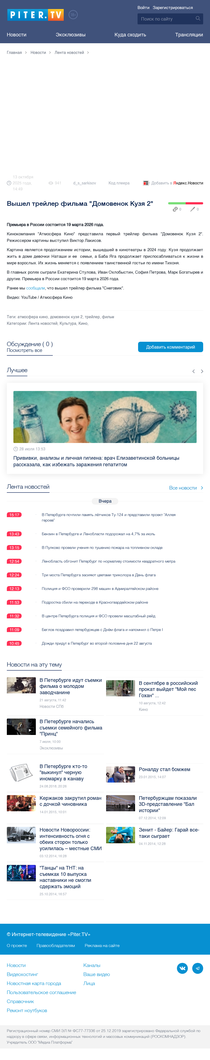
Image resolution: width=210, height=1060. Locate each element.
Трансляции (189, 35)
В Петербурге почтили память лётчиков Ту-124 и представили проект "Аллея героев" (109, 514)
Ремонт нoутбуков (27, 1010)
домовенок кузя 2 (66, 317)
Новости (17, 35)
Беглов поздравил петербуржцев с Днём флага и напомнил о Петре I (102, 626)
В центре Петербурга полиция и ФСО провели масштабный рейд (98, 612)
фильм (108, 317)
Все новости (183, 485)
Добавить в (177, 183)
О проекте (17, 945)
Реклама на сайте (102, 945)
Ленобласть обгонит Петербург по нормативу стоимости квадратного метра (108, 558)
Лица (89, 983)
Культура (68, 323)
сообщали (35, 288)
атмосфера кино (33, 317)
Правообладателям (56, 945)
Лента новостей (42, 323)
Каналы (91, 965)
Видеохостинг (22, 974)
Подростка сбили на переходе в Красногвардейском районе (95, 599)
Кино (83, 323)
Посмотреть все (24, 350)
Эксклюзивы (71, 35)
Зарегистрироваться (173, 7)
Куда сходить (130, 35)
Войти (144, 7)
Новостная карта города (34, 983)
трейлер (92, 317)
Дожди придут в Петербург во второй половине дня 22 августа (97, 640)
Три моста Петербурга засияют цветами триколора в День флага (99, 571)
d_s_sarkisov (84, 183)
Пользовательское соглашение (41, 992)
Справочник (20, 1001)
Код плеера (119, 183)
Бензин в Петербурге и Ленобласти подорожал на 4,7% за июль (98, 530)
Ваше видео (96, 974)
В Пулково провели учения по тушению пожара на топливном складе (102, 544)
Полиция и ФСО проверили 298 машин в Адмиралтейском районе (100, 585)
